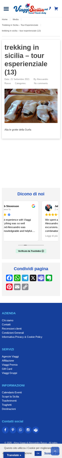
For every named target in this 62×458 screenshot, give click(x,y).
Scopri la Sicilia (10, 396)
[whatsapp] (20, 430)
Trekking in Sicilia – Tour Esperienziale (20, 25)
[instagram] (28, 430)
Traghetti (7, 404)
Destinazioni (9, 408)
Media (16, 19)
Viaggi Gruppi (9, 372)
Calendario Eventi (12, 392)
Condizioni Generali (13, 332)
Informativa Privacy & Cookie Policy (22, 336)
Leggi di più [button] (16, 236)
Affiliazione (8, 360)
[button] (6, 8)
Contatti (6, 324)
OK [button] (38, 453)
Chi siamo (7, 320)
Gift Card (7, 368)
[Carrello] (56, 8)
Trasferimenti (9, 400)
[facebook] (5, 430)
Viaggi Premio (10, 364)
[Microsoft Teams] (35, 430)
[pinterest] (12, 430)
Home (5, 19)
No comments (41, 83)
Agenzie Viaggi (10, 356)
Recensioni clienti (12, 328)
